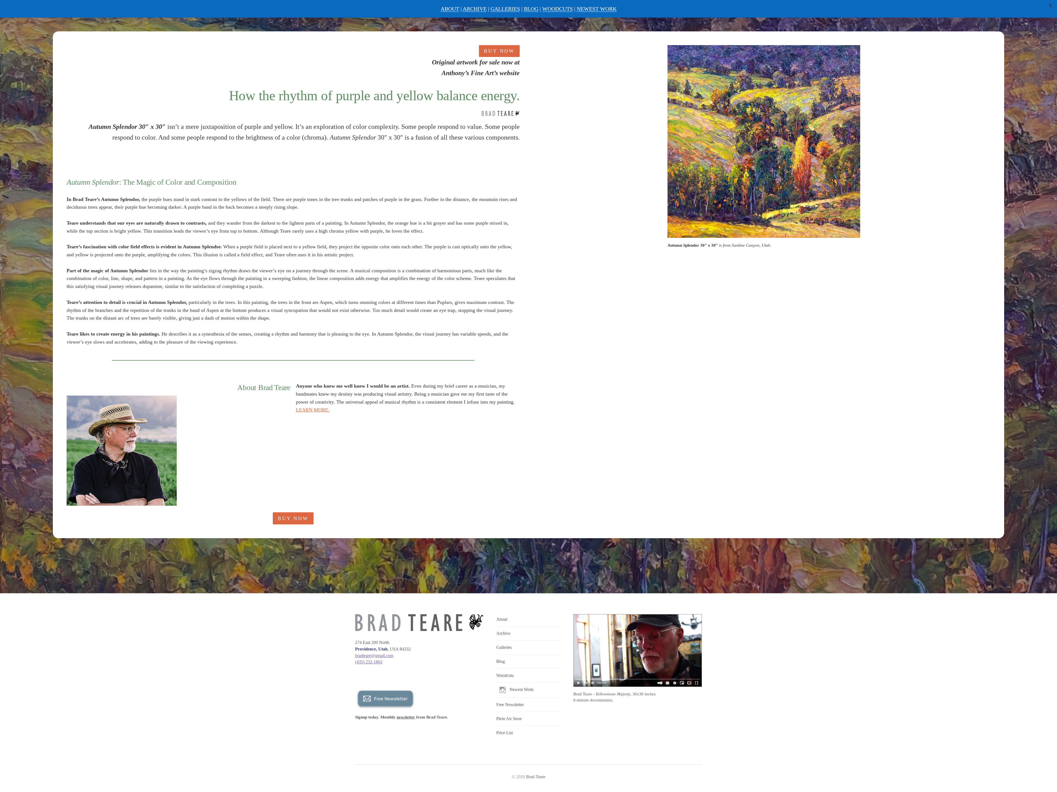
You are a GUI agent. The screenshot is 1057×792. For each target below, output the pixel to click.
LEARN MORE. (312, 410)
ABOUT (450, 9)
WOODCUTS (557, 9)
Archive (503, 633)
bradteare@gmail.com (374, 655)
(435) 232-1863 (368, 662)
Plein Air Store (509, 718)
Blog (500, 661)
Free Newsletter (510, 704)
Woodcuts (505, 675)
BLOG (531, 9)
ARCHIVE (475, 9)
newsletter (406, 717)
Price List (504, 732)
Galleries (504, 647)
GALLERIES (505, 9)
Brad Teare (535, 776)
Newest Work (521, 689)
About (501, 619)
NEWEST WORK (597, 9)
